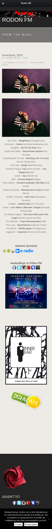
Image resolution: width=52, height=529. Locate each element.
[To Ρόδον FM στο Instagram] (24, 267)
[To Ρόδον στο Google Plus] (28, 267)
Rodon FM (17, 20)
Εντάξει (18, 524)
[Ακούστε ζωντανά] (8, 250)
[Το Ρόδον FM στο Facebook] (14, 267)
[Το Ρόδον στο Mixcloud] (38, 267)
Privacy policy (31, 524)
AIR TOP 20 (20, 63)
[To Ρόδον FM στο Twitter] (19, 267)
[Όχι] (48, 518)
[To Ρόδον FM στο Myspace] (33, 267)
